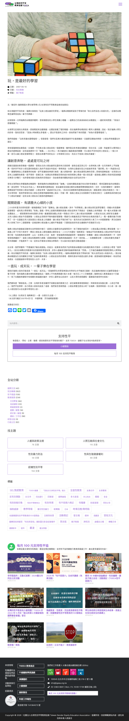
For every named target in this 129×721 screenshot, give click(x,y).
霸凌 (32, 528)
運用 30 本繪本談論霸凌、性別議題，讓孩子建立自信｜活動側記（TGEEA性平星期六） (103, 578)
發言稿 (76, 515)
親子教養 (20, 93)
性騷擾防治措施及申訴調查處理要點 (10, 674)
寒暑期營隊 (15, 407)
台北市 (28, 497)
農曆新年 (12, 528)
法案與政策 (49, 515)
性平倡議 (11, 394)
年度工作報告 (25, 699)
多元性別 (86, 497)
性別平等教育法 (33, 503)
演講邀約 (23, 679)
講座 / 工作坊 (15, 416)
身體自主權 (99, 522)
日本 (66, 509)
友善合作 (90, 490)
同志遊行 (39, 497)
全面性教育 (76, 490)
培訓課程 (14, 404)
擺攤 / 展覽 (14, 410)
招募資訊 (9, 691)
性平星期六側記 (66, 502)
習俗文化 (108, 515)
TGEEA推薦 (33, 490)
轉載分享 (112, 522)
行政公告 (11, 422)
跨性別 (87, 521)
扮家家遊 (94, 502)
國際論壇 (62, 497)
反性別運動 (15, 496)
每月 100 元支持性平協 (33, 545)
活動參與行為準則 (10, 684)
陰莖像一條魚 (14, 645)
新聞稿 (57, 509)
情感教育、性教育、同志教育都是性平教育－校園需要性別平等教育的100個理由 (64, 611)
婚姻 (97, 496)
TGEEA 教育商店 (26, 666)
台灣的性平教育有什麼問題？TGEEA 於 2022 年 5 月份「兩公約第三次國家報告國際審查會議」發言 (26, 613)
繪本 (87, 515)
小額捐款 (23, 686)
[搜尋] (118, 323)
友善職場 (102, 490)
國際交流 (11, 388)
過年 (23, 528)
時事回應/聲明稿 (81, 509)
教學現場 (28, 509)
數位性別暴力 (43, 509)
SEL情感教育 (17, 490)
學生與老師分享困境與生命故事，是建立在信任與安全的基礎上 (103, 611)
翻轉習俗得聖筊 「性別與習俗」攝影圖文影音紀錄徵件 (32, 522)
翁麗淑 (96, 516)
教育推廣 (11, 397)
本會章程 (9, 665)
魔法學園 (43, 528)
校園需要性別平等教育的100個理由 (24, 515)
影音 (105, 497)
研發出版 (11, 419)
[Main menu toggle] (120, 4)
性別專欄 (20, 90)
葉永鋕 (63, 521)
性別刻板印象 (16, 502)
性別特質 (49, 502)
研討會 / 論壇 (15, 413)
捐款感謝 (14, 509)
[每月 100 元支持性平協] (11, 547)
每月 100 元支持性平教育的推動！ (63, 693)
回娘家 (51, 497)
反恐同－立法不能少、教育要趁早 (61, 645)
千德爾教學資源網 (27, 672)
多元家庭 (75, 497)
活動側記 (63, 515)
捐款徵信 (23, 692)
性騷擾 (82, 502)
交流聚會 (14, 401)
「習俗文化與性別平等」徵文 (53, 490)
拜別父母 (106, 503)
